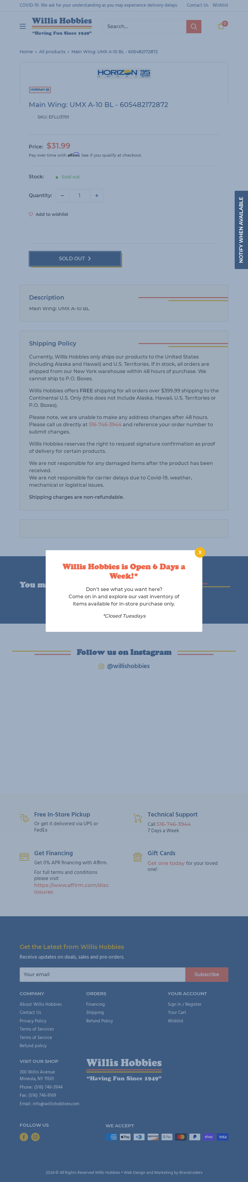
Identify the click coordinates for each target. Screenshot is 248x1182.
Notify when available (241, 230)
